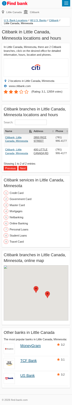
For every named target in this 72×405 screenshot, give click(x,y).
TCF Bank (28, 361)
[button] (36, 289)
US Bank (27, 375)
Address (38, 131)
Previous (10, 168)
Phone (59, 131)
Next (23, 168)
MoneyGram (30, 346)
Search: (8, 122)
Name (8, 131)
